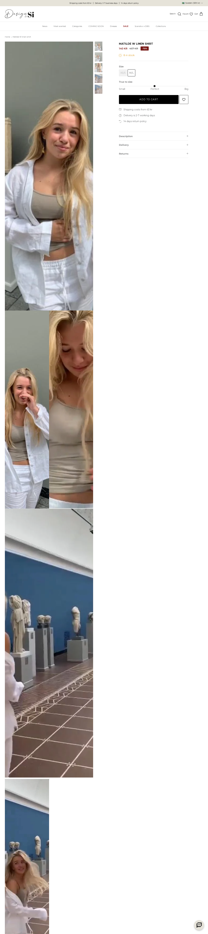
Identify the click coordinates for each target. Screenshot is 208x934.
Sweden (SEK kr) (191, 3)
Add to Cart (148, 99)
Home (7, 37)
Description (126, 136)
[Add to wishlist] (183, 99)
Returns (123, 153)
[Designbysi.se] (19, 13)
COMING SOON (96, 26)
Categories (77, 26)
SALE (125, 26)
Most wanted (60, 26)
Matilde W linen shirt (22, 37)
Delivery (124, 144)
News (44, 26)
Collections (161, 26)
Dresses (113, 26)
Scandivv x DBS (142, 26)
